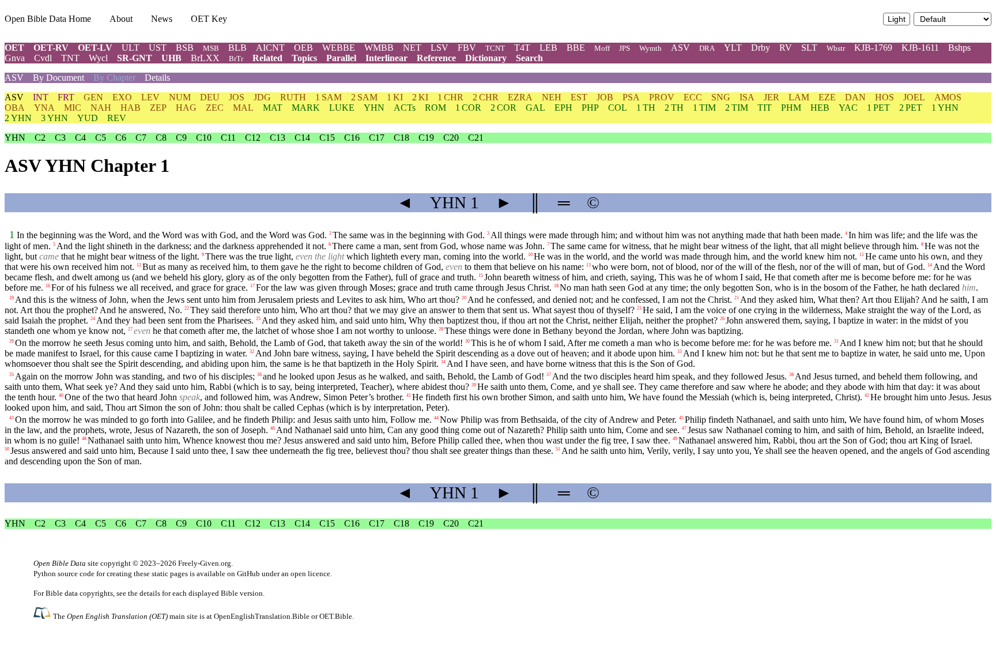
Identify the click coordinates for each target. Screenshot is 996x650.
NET (412, 47)
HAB (130, 107)
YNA (44, 107)
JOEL (914, 97)
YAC (848, 107)
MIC (72, 107)
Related (267, 58)
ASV (680, 47)
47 (684, 427)
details (149, 593)
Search (529, 58)
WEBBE (338, 47)
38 (791, 374)
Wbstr (836, 48)
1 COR (468, 107)
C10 (204, 137)
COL (617, 107)
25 (258, 318)
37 (548, 374)
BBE (576, 47)
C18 (401, 137)
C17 (376, 137)
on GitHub (243, 573)
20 (464, 297)
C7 (140, 137)
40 (61, 394)
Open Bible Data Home (48, 19)
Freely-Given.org (204, 563)
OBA (15, 107)
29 (11, 341)
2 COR (503, 107)
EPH (563, 107)
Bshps (959, 47)
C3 (60, 137)
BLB (237, 47)
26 (722, 318)
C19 (426, 137)
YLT (733, 47)
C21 (476, 137)
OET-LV (95, 47)
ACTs (405, 107)
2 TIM (736, 107)
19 (11, 297)
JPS (624, 48)
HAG (186, 107)
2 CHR (486, 97)
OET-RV (51, 47)
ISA (747, 97)
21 (736, 297)
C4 (80, 137)
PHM (791, 107)
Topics (304, 58)
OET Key (209, 19)
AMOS (947, 97)
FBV (467, 47)
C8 (161, 137)
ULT (130, 47)
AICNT (270, 47)
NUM (180, 97)
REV (116, 118)
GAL (535, 107)
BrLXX (205, 58)
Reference (436, 58)
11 (861, 254)
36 (259, 374)
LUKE (341, 107)
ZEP (158, 107)
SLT (809, 47)
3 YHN (54, 118)
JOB (605, 97)
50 (7, 448)
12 (139, 265)
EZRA (520, 97)
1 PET (878, 107)
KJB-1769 (873, 47)
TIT (764, 107)
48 (84, 438)
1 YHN (945, 107)
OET (14, 47)
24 (92, 318)
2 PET (910, 107)
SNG (720, 97)
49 (675, 438)
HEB (819, 107)
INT (40, 97)
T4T (522, 47)
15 (480, 275)
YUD (87, 118)
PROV (661, 97)
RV (785, 47)
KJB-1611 (920, 47)
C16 (352, 137)
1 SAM (328, 97)
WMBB (379, 47)
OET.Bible (335, 616)
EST (579, 97)
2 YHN (18, 118)
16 (48, 285)
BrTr (236, 58)
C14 (302, 137)
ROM (435, 107)
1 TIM (704, 107)
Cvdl (43, 58)
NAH (100, 107)
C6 (120, 137)
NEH (551, 97)
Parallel (341, 58)
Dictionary (486, 58)
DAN (855, 97)
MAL (243, 107)
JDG (262, 97)
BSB (185, 47)
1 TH (645, 107)
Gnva (15, 58)
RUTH (293, 97)
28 (441, 329)
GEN (93, 97)
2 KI (420, 97)
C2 (40, 137)
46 (272, 427)
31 (836, 341)
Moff (602, 48)
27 (130, 329)
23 (639, 308)
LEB (548, 47)
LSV (439, 47)
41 (408, 394)
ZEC (215, 107)
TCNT (495, 48)
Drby (760, 47)
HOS (884, 97)
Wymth (650, 48)
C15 (327, 137)
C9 (181, 137)
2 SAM (364, 97)
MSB (211, 48)
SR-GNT (134, 58)
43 (11, 417)
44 (436, 417)
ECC (693, 97)
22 (186, 308)
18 (556, 285)
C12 (253, 137)
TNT (70, 58)
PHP (590, 107)
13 (588, 265)
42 (867, 394)
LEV (150, 97)
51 (558, 448)
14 (929, 265)
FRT (66, 97)
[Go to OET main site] (43, 616)
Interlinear (386, 58)
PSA (631, 97)
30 (467, 341)
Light (897, 19)
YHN (374, 107)
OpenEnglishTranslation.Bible (262, 616)
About (121, 19)
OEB (303, 47)
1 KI (395, 97)
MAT (272, 107)
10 (530, 254)
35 (11, 374)
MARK (306, 107)
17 (252, 285)
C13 (277, 137)
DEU (210, 97)
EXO (122, 97)
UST (158, 47)
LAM (798, 97)
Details (157, 77)
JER (771, 97)
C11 (228, 137)
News (161, 19)
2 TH (674, 107)
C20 (451, 137)
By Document (58, 77)
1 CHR (450, 97)
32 (252, 351)
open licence (310, 573)
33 (679, 351)
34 (443, 362)
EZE (827, 97)
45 (681, 417)
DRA (707, 48)
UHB (171, 58)
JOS (236, 97)
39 (473, 384)
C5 (100, 137)
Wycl (98, 58)
